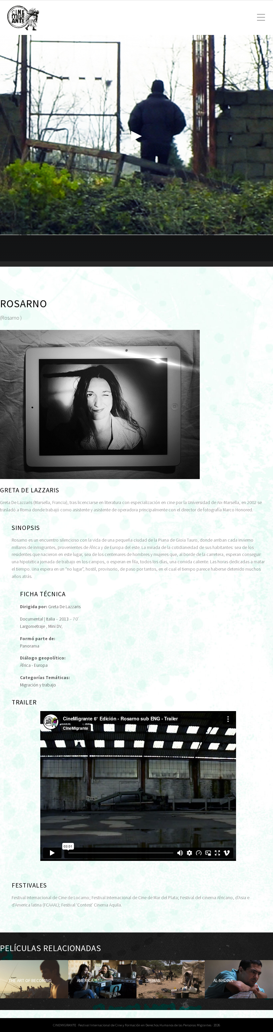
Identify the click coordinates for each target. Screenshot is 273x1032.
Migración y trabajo (38, 685)
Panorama (29, 646)
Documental (31, 619)
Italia (50, 619)
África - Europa (34, 665)
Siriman (152, 980)
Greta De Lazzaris (64, 607)
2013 (64, 619)
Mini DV (54, 626)
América (85, 980)
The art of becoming (30, 980)
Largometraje (32, 626)
